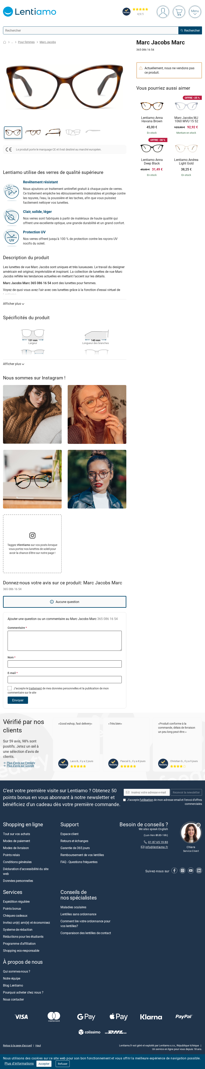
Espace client (69, 834)
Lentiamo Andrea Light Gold (186, 161)
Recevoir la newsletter (186, 792)
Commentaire (17, 628)
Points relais (11, 855)
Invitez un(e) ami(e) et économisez (26, 922)
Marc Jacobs (48, 42)
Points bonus (12, 908)
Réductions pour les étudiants (23, 936)
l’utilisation (146, 800)
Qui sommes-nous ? (16, 971)
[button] (13, 132)
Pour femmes (26, 42)
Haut (38, 1045)
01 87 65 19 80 (158, 842)
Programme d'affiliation (19, 943)
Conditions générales (17, 862)
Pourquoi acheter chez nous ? (23, 992)
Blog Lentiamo (13, 985)
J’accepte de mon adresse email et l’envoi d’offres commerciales (164, 802)
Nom (11, 657)
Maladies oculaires (73, 907)
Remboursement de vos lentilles (82, 855)
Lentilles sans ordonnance (78, 914)
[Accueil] (4, 42)
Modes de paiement (16, 841)
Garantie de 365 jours (75, 848)
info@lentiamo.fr (156, 847)
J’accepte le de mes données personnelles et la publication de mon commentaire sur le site (58, 690)
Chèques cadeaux (15, 915)
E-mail (13, 673)
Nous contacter (13, 999)
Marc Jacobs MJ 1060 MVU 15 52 (186, 119)
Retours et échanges (74, 841)
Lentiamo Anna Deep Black (152, 161)
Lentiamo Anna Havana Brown (152, 119)
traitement (35, 688)
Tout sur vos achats (16, 834)
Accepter (43, 1064)
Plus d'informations (19, 1063)
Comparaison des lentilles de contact (85, 933)
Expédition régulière (16, 901)
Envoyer (17, 700)
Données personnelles (18, 880)
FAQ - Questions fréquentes (78, 862)
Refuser (62, 1064)
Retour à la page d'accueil (17, 1045)
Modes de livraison (16, 848)
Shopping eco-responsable (21, 950)
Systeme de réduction (17, 929)
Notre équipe (11, 978)
